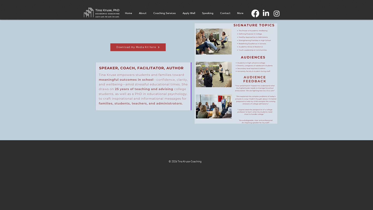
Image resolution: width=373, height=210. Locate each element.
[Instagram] (277, 13)
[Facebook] (255, 13)
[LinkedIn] (266, 13)
